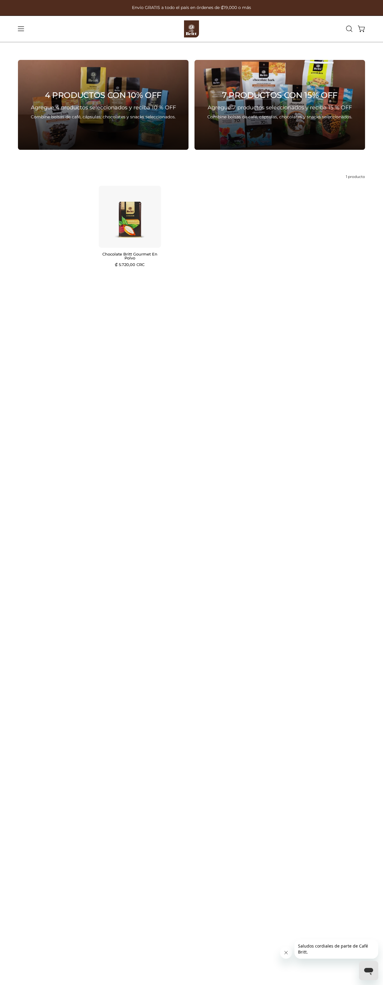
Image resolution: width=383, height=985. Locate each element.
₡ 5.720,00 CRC (130, 265)
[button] (349, 28)
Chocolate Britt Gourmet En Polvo (129, 256)
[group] (191, 8)
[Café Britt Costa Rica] (191, 28)
